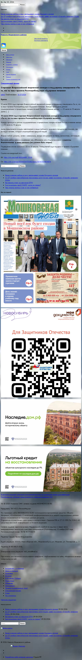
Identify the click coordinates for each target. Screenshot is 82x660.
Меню (4, 50)
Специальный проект (10, 83)
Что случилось (9, 67)
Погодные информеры (41, 40)
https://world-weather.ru (41, 38)
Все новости (8, 628)
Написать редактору (11, 74)
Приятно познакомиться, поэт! (13, 79)
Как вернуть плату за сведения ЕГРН (15, 19)
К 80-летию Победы (13, 578)
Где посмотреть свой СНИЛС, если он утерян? (19, 21)
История (8, 69)
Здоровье (9, 573)
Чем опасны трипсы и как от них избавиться (17, 24)
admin (3, 94)
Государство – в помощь (12, 64)
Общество (8, 62)
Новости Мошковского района (13, 35)
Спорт (7, 72)
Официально (9, 59)
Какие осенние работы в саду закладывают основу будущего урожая (27, 14)
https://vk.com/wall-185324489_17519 (18, 157)
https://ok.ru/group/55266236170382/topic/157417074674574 (27, 161)
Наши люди (9, 57)
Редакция (8, 77)
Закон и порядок (10, 55)
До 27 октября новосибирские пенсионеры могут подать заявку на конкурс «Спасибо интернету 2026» (40, 16)
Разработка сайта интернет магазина (19, 657)
